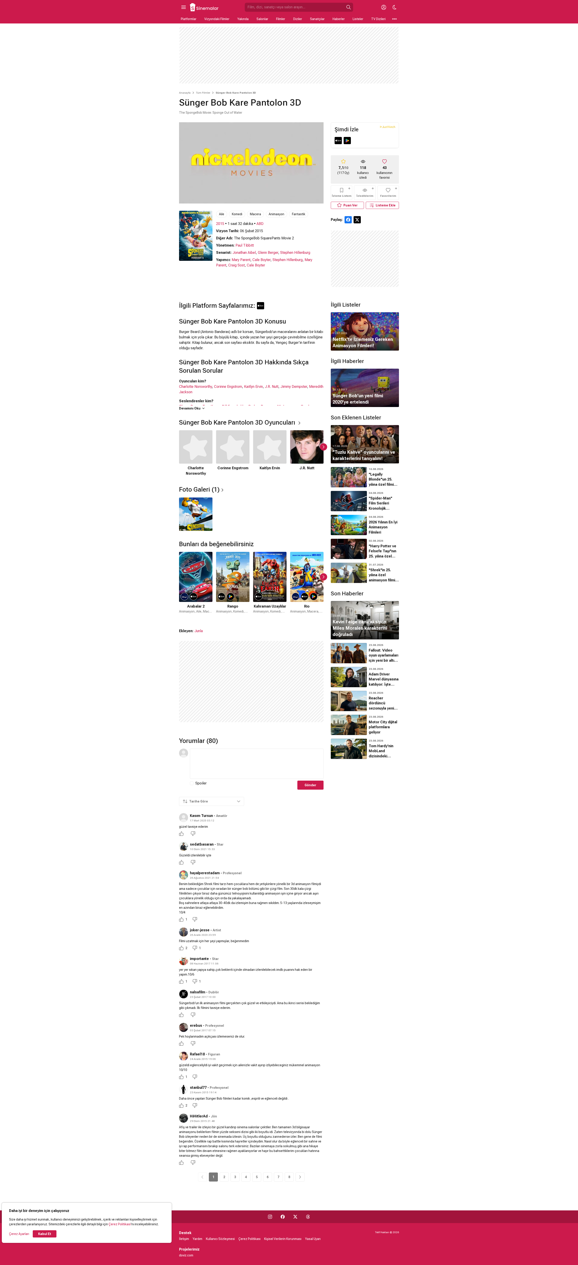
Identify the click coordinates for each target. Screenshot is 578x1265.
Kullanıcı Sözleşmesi (220, 1239)
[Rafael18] (183, 1056)
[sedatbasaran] (183, 846)
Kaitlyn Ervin (253, 386)
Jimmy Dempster (293, 386)
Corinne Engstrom (228, 386)
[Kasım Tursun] (183, 817)
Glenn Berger (268, 252)
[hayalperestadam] (183, 874)
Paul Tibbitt (244, 245)
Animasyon (276, 214)
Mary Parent (241, 260)
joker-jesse (200, 930)
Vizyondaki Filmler (216, 19)
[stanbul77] (183, 1089)
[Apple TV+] (338, 140)
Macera (255, 214)
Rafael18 (197, 1054)
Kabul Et (44, 1234)
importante (199, 959)
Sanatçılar (317, 19)
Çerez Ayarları (19, 1234)
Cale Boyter (261, 260)
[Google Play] (347, 140)
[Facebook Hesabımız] (282, 1216)
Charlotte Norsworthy (195, 386)
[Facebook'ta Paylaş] (348, 219)
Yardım (197, 1239)
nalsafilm (197, 992)
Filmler (280, 19)
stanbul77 (198, 1087)
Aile (221, 214)
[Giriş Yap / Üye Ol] (383, 7)
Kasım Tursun (201, 816)
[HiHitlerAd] (183, 1118)
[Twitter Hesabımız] (295, 1216)
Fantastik (298, 214)
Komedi (237, 214)
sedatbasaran (202, 844)
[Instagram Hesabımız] (270, 1216)
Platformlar (188, 19)
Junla (198, 631)
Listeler (358, 19)
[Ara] (348, 7)
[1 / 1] (195, 514)
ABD (259, 224)
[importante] (183, 960)
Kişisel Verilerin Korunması (282, 1239)
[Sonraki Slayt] (323, 447)
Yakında (243, 19)
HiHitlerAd (199, 1116)
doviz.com (186, 1255)
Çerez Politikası (120, 1224)
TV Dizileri (378, 19)
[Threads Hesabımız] (307, 1216)
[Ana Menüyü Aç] (183, 7)
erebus (196, 1025)
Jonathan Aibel (244, 252)
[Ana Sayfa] (204, 7)
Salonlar (262, 19)
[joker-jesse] (183, 932)
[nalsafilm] (183, 994)
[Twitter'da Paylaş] (357, 219)
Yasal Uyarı (313, 1239)
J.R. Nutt (271, 386)
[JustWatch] (387, 127)
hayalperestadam (205, 873)
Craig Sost (236, 265)
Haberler (339, 19)
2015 (220, 224)
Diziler (297, 19)
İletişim (184, 1239)
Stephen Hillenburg (295, 252)
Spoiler (201, 783)
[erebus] (183, 1027)
